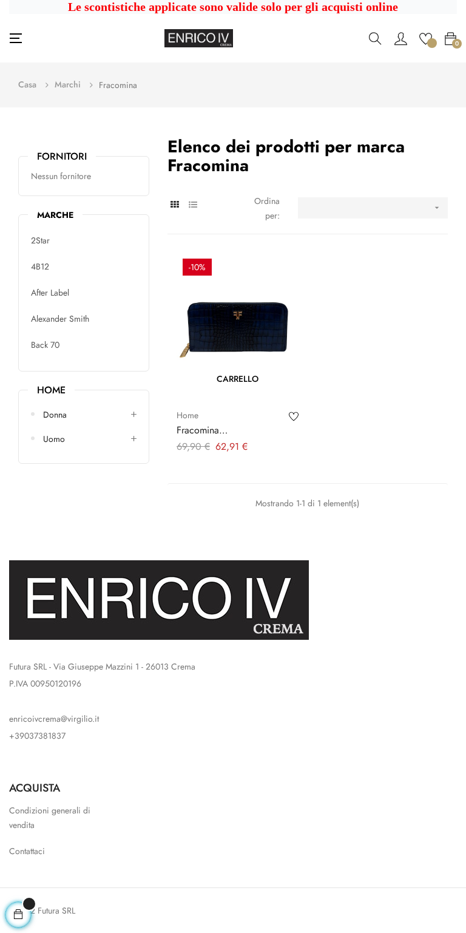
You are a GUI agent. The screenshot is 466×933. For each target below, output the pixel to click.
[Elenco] (193, 204)
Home (51, 389)
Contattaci (27, 851)
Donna (55, 415)
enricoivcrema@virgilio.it (54, 719)
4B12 (40, 266)
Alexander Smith (60, 319)
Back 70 (45, 345)
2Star (40, 240)
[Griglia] (175, 204)
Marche (55, 215)
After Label (50, 293)
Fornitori (62, 156)
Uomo (54, 439)
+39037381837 (37, 736)
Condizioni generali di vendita (49, 817)
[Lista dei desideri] (425, 37)
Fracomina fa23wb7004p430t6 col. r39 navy (228, 430)
